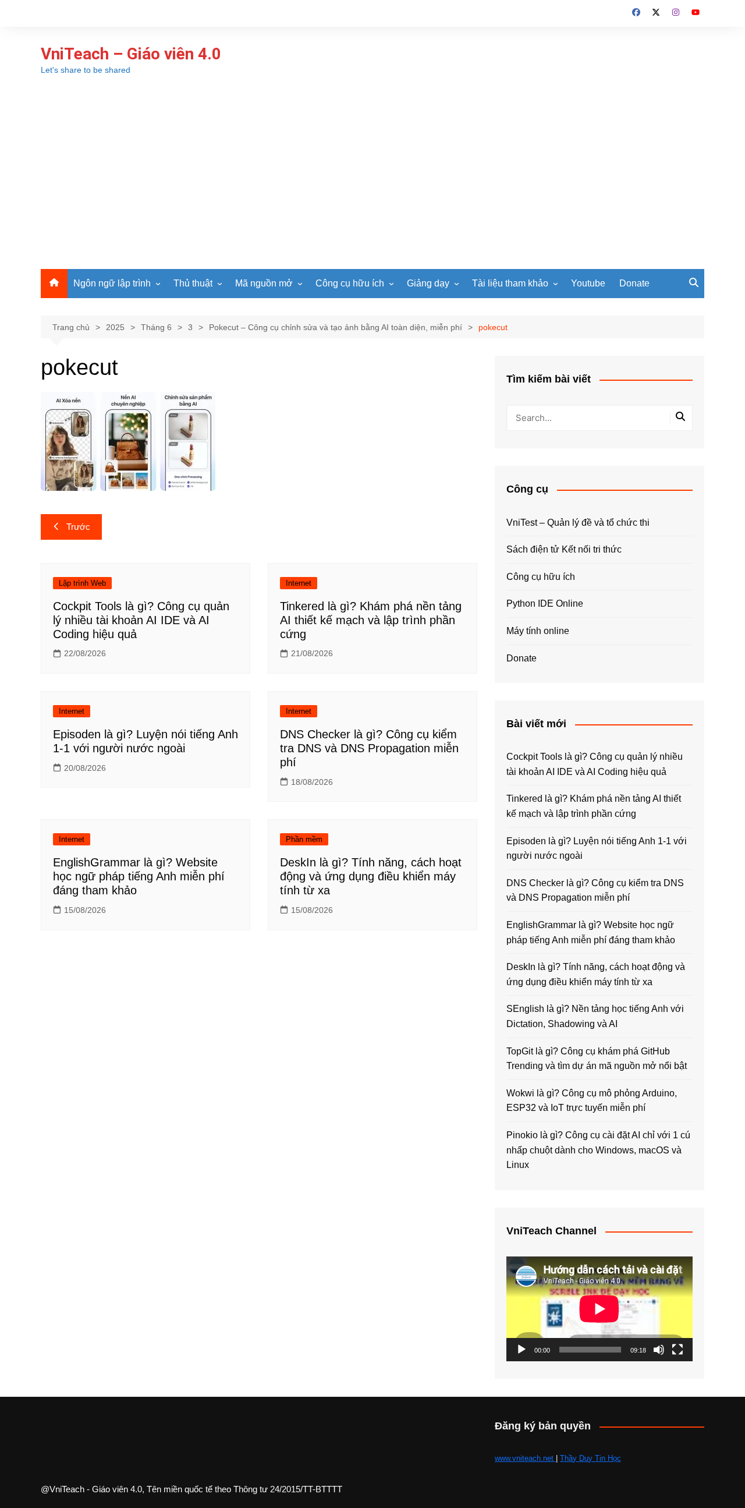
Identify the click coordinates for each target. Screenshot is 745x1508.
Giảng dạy (428, 283)
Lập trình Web (82, 583)
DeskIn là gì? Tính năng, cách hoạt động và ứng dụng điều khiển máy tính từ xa (371, 876)
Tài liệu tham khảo (510, 283)
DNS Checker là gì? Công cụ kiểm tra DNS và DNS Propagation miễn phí (369, 748)
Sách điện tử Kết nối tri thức (564, 549)
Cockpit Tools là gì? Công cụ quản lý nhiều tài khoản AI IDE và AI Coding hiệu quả (141, 620)
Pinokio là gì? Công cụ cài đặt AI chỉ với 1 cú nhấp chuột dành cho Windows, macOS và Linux (598, 1150)
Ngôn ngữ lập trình (112, 283)
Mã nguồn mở (264, 283)
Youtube (588, 283)
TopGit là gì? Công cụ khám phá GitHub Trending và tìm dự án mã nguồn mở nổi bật (596, 1058)
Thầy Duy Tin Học (590, 1458)
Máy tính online (537, 631)
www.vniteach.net (525, 1458)
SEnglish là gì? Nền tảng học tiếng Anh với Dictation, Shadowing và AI (595, 1016)
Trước (78, 527)
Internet (298, 583)
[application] (599, 1308)
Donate (634, 283)
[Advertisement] (372, 181)
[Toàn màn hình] (677, 1349)
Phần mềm (304, 839)
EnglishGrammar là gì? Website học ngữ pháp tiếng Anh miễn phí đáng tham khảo (139, 876)
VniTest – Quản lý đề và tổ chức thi (578, 523)
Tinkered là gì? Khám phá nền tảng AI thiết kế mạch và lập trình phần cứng (371, 620)
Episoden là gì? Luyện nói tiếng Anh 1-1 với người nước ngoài (596, 848)
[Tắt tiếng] (659, 1349)
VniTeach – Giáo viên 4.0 (131, 53)
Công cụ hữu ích (349, 283)
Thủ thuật (192, 283)
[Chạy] (521, 1349)
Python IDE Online (544, 603)
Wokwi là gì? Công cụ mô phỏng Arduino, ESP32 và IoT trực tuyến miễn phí (591, 1100)
